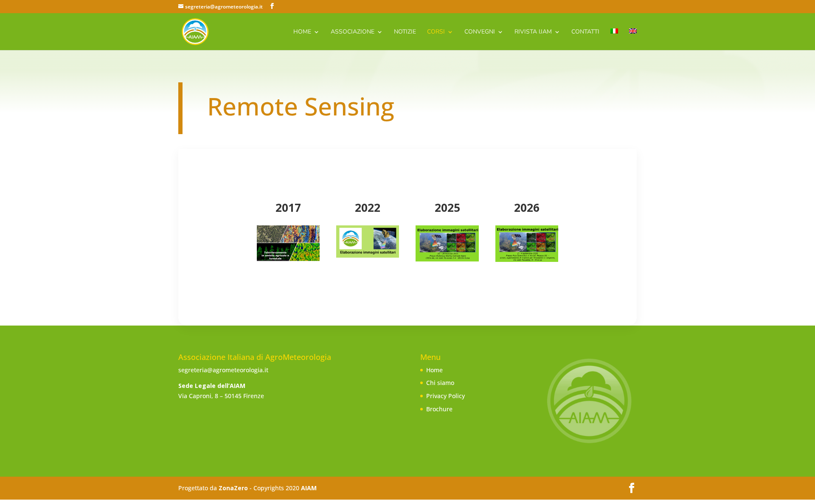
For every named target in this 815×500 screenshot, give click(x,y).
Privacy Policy (445, 396)
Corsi (436, 32)
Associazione (352, 32)
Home (302, 32)
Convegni (479, 32)
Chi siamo (440, 383)
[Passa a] (614, 39)
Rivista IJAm (533, 32)
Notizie (405, 32)
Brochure (439, 409)
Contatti (585, 32)
